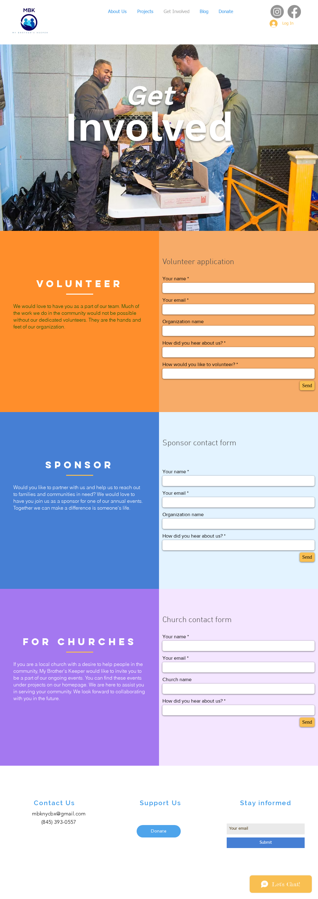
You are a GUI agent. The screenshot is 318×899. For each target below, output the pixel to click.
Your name (174, 278)
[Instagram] (277, 11)
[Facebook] (294, 11)
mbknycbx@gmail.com (58, 813)
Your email (174, 300)
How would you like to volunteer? (198, 364)
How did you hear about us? (192, 343)
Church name (177, 679)
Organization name (183, 321)
